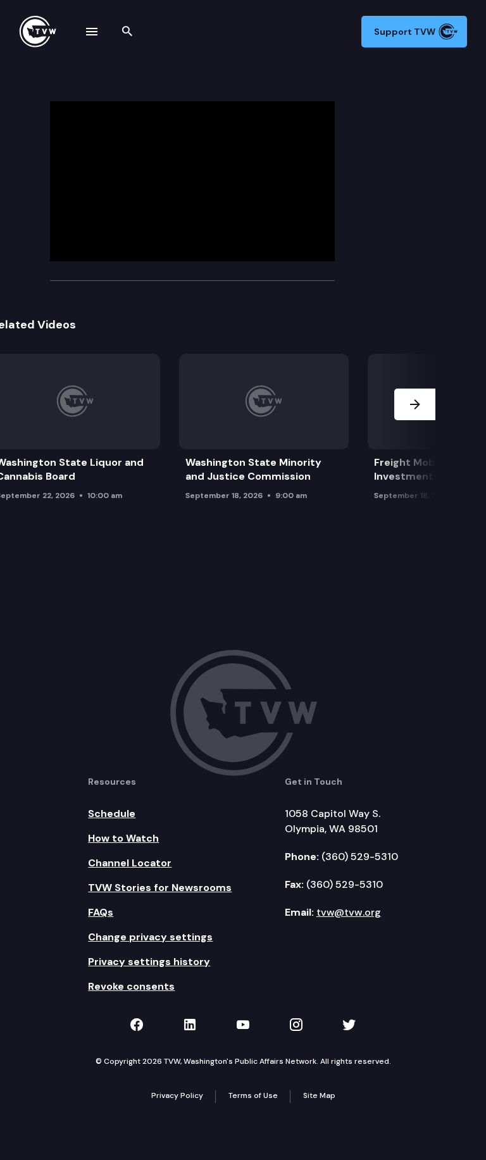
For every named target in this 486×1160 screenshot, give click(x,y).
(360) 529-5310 (359, 856)
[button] (414, 430)
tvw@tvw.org (348, 912)
